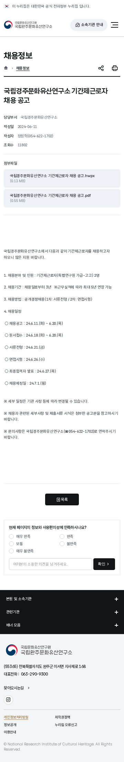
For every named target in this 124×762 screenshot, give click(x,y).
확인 (101, 564)
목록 (64, 499)
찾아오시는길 (14, 688)
